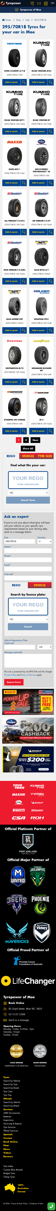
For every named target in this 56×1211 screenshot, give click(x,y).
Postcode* (9, 574)
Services (8, 1109)
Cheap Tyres (9, 1176)
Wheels (7, 1098)
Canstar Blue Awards (13, 1169)
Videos (7, 1152)
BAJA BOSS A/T (41, 270)
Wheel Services (10, 1130)
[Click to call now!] (32, 3)
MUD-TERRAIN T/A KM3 (14, 270)
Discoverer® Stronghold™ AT (41, 170)
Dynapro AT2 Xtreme (14, 420)
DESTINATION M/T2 (15, 368)
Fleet (6, 1145)
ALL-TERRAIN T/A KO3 (14, 221)
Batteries (7, 1116)
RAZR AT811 (14, 169)
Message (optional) (13, 652)
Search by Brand (11, 1087)
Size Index (8, 1166)
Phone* (7, 555)
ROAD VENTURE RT (41, 120)
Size (6, 537)
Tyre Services (9, 1127)
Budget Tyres (9, 1173)
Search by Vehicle (11, 1080)
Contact (7, 1138)
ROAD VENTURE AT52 (41, 71)
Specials (8, 1134)
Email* (7, 565)
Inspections (8, 1120)
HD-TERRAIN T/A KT (41, 221)
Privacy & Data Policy (19, 1203)
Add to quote (11, 82)
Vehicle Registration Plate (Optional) (15, 642)
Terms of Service (28, 675)
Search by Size (10, 1084)
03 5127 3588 (17, 1014)
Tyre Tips (7, 1095)
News (6, 1149)
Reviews (8, 1156)
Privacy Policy (10, 675)
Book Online (10, 1141)
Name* (7, 546)
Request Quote (14, 682)
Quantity (41, 537)
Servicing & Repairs (12, 1123)
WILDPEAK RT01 (41, 319)
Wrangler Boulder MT (41, 369)
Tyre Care (7, 1091)
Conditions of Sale (36, 1203)
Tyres (6, 1077)
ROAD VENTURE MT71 (14, 120)
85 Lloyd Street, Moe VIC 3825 (25, 1008)
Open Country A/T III (14, 71)
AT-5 (41, 420)
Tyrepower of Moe (30, 9)
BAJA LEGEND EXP (14, 319)
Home (8, 20)
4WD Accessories (11, 1113)
